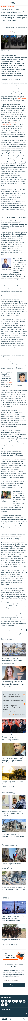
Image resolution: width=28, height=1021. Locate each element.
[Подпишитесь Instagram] (20, 1001)
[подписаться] (6, 1004)
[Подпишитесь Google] (2, 1001)
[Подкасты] (2, 1004)
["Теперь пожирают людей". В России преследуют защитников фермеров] (14, 907)
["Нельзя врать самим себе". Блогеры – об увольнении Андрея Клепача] (14, 749)
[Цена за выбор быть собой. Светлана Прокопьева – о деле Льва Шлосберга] (14, 673)
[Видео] (17, 1019)
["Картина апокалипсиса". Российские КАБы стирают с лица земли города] (14, 825)
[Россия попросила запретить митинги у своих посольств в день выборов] (14, 855)
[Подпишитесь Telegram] (16, 1001)
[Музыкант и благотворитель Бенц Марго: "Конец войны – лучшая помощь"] (14, 649)
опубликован (22, 99)
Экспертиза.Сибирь (7, 6)
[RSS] (24, 1001)
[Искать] (24, 1019)
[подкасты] (11, 1019)
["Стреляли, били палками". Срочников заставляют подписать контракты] (14, 931)
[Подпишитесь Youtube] (13, 1001)
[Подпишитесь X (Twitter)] (9, 1001)
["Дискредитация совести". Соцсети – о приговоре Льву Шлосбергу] (14, 802)
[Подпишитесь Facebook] (6, 1001)
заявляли (9, 382)
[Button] (10, 27)
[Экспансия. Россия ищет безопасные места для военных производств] (14, 726)
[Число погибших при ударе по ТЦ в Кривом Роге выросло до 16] (14, 878)
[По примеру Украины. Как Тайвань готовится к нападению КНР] (14, 773)
